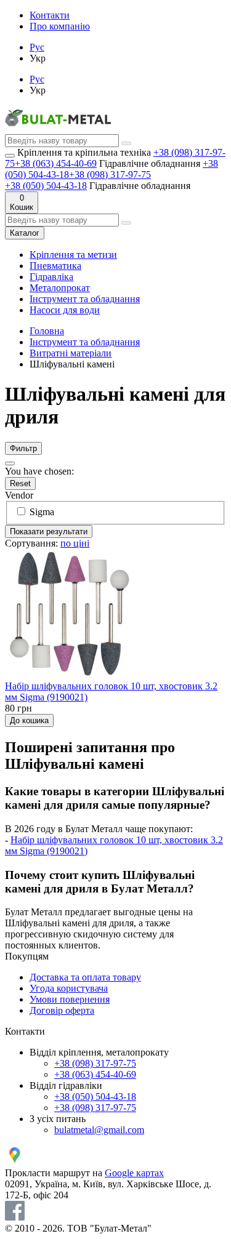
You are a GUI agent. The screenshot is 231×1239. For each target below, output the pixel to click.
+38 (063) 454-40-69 (56, 163)
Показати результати (48, 531)
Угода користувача (69, 988)
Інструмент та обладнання (85, 299)
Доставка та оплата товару (85, 977)
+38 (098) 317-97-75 (110, 174)
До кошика (29, 720)
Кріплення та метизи (73, 254)
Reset (20, 483)
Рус (37, 47)
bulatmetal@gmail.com (99, 1130)
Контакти (50, 15)
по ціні (74, 543)
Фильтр (23, 448)
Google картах (134, 1173)
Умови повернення (70, 999)
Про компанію (60, 26)
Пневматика (55, 265)
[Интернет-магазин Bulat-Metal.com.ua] (58, 128)
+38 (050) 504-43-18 (46, 185)
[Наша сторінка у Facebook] (15, 1217)
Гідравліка (51, 276)
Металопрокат (60, 288)
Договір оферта (62, 1010)
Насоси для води (65, 310)
